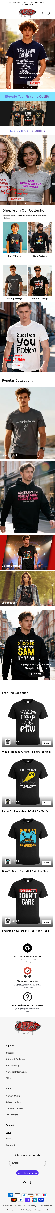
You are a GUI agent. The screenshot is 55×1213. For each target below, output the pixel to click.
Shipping (10, 1053)
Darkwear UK (15, 1206)
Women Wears (13, 1096)
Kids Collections (13, 1102)
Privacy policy (13, 1210)
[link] (35, 83)
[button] (6, 13)
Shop (46, 743)
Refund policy (26, 1210)
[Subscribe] (42, 1163)
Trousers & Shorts (14, 1108)
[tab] (24, 87)
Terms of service (45, 1206)
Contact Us (11, 1145)
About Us (10, 1139)
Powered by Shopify (28, 1206)
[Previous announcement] (5, 4)
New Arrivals (12, 1114)
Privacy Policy (12, 1065)
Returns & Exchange (15, 1059)
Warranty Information (16, 1072)
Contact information (42, 1210)
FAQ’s (8, 1078)
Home (8, 1132)
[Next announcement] (50, 4)
